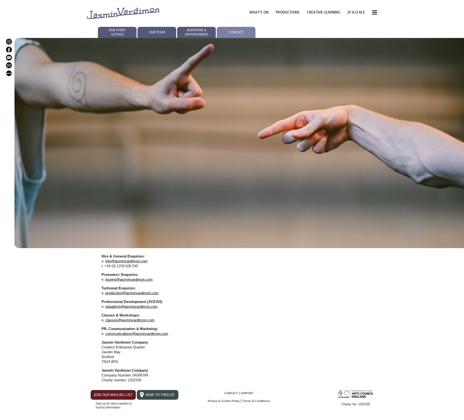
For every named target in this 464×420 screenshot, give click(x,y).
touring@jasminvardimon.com (129, 279)
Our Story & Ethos (117, 32)
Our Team (157, 32)
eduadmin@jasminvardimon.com (131, 306)
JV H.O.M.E (356, 12)
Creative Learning (323, 12)
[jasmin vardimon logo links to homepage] (123, 13)
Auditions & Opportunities (196, 32)
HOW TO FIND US (159, 395)
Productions (288, 12)
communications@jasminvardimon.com (136, 334)
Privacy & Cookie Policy (223, 401)
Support (247, 393)
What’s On (258, 12)
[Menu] (374, 13)
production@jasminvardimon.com (132, 293)
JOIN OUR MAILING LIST (113, 395)
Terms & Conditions (256, 401)
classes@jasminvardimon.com (129, 320)
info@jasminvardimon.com (126, 261)
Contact (236, 32)
